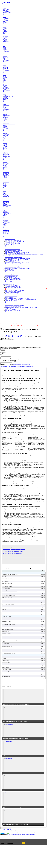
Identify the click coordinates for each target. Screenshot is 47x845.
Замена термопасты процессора (12, 272)
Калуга (4, 71)
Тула (4, 50)
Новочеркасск (6, 130)
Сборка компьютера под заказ (11, 275)
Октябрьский (5, 174)
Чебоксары (5, 49)
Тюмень (4, 27)
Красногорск (5, 128)
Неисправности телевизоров (11, 296)
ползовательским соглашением (17, 364)
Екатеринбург (6, 11)
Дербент (5, 5)
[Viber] (6, 833)
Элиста (4, 193)
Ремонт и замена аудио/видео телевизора (13, 306)
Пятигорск (5, 141)
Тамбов (4, 86)
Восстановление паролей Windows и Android (14, 290)
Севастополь (5, 55)
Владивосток (5, 36)
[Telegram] (4, 833)
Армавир (5, 118)
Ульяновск (5, 31)
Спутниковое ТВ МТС (16, 347)
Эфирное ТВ (28, 347)
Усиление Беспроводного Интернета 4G (13, 257)
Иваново (5, 61)
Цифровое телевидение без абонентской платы (15, 253)
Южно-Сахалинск (6, 115)
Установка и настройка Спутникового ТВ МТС (15, 241)
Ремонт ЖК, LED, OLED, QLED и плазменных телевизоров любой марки (20, 299)
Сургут (4, 65)
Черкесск (5, 162)
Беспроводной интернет (36, 347)
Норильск (5, 125)
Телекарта (23, 347)
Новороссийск (6, 91)
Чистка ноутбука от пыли (10, 277)
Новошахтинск (6, 182)
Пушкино (5, 185)
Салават (4, 136)
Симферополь (6, 70)
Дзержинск (5, 101)
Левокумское (5, 228)
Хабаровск (5, 33)
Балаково (5, 119)
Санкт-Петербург (6, 9)
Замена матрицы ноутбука (10, 274)
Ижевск (4, 29)
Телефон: (2, 353)
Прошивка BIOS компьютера (11, 281)
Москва (4, 8)
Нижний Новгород (7, 12)
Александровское (6, 222)
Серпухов (5, 157)
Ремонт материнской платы (11, 282)
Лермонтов (5, 218)
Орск (4, 102)
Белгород (5, 63)
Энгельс (4, 106)
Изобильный (5, 199)
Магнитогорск (6, 60)
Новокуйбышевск (6, 196)
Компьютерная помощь (13, 366)
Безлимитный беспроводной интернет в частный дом (16, 259)
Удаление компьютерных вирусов (12, 292)
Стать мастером (3, 834)
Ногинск (5, 194)
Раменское (5, 164)
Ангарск (4, 107)
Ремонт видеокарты (9, 280)
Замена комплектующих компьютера (13, 279)
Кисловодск (5, 153)
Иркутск (4, 32)
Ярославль (5, 34)
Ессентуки (5, 176)
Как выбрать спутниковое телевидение (13, 250)
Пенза (4, 46)
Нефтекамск (5, 152)
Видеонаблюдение (4, 348)
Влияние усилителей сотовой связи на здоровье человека (17, 262)
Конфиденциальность (24, 834)
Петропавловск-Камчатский (9, 124)
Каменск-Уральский (7, 131)
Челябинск (5, 14)
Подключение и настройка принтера (13, 291)
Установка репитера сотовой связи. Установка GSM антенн (17, 258)
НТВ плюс (9, 347)
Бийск (4, 116)
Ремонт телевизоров (13, 348)
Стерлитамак (5, 87)
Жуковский (5, 179)
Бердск (4, 189)
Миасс (4, 137)
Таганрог (5, 95)
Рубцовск (5, 144)
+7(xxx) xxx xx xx (11, 335)
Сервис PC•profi (5, 2)
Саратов (4, 26)
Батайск (4, 155)
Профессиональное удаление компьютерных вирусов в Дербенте (14, 807)
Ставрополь (5, 57)
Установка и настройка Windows (12, 285)
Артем (4, 186)
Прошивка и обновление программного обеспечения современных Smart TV (21, 307)
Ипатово (5, 211)
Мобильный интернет (10, 264)
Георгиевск (5, 210)
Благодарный (6, 207)
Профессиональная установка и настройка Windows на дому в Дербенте (16, 704)
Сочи (4, 58)
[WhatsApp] (8, 833)
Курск (4, 53)
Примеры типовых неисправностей (12, 310)
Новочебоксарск (6, 156)
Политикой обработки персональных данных (36, 840)
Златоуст (5, 133)
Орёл (4, 78)
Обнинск (5, 167)
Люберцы (5, 114)
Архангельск (5, 68)
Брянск (4, 62)
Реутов (4, 184)
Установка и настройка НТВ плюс (12, 242)
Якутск (4, 80)
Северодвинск (6, 123)
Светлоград (5, 206)
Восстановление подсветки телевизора (13, 302)
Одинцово (5, 148)
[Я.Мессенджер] (1, 833)
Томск (4, 38)
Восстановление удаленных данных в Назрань (13, 553)
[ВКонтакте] (3, 833)
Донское (4, 203)
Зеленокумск (5, 221)
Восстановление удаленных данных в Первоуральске (14, 549)
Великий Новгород (7, 109)
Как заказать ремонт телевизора (12, 311)
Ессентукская (6, 231)
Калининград (6, 51)
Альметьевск (5, 135)
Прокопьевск (5, 117)
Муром (4, 178)
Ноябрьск (5, 187)
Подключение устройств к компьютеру (13, 287)
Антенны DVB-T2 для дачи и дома (12, 251)
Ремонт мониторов (9, 297)
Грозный (5, 84)
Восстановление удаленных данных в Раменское (13, 551)
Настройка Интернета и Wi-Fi (11, 293)
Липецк (4, 47)
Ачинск (4, 188)
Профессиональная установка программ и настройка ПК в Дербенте (15, 721)
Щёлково (5, 158)
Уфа (4, 19)
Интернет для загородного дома (12, 260)
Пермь (4, 21)
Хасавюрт (5, 143)
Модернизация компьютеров (11, 276)
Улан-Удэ (5, 56)
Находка (4, 140)
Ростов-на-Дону (6, 18)
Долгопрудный (6, 175)
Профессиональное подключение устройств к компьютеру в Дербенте (15, 738)
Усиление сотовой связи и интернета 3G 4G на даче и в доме (18, 266)
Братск (4, 104)
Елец (4, 192)
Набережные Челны (7, 44)
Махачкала (5, 37)
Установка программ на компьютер (12, 286)
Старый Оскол (6, 110)
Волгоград (5, 23)
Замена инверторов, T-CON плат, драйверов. (14, 305)
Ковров (4, 149)
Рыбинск (5, 120)
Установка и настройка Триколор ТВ (13, 240)
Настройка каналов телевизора (11, 237)
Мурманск (5, 85)
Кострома (5, 89)
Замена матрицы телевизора (11, 300)
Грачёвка (5, 204)
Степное (4, 232)
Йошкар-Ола (5, 92)
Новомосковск (6, 160)
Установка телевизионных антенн (12, 249)
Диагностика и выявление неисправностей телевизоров (17, 298)
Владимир (5, 66)
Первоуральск (6, 163)
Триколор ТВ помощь (9, 244)
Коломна (5, 146)
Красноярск (5, 20)
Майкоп (4, 147)
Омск (4, 15)
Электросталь (6, 134)
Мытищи (5, 111)
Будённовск (5, 208)
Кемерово (5, 40)
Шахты (4, 100)
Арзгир (4, 225)
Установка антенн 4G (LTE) (11, 261)
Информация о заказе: (5, 355)
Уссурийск (5, 126)
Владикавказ (5, 81)
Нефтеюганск (6, 154)
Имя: (1, 351)
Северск (4, 183)
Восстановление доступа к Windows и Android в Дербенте (13, 772)
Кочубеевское (6, 202)
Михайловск (5, 198)
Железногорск (6, 197)
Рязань (4, 42)
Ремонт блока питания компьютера (12, 278)
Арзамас (4, 191)
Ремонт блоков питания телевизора (12, 301)
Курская (4, 227)
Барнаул (4, 30)
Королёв (4, 108)
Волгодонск (5, 127)
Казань (4, 13)
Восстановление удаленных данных (25, 366)
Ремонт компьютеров (9, 270)
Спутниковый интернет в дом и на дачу (13, 267)
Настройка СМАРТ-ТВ (10, 239)
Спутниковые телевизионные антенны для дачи (15, 248)
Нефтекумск (5, 220)
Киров (4, 48)
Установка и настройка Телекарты (12, 243)
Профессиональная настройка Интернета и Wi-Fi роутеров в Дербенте (15, 824)
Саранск (4, 75)
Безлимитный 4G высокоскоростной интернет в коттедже (17, 263)
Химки (4, 94)
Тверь (4, 59)
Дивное (4, 224)
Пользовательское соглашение (13, 834)
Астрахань (5, 43)
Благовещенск (6, 105)
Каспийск (5, 166)
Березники (5, 145)
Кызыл (4, 169)
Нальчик (4, 99)
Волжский (5, 73)
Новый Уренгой (6, 170)
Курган (4, 76)
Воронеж (5, 22)
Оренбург (5, 39)
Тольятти (5, 28)
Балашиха (5, 52)
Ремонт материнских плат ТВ (11, 303)
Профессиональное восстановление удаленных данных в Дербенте (15, 755)
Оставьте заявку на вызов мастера (7, 339)
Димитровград (6, 173)
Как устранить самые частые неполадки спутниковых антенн (18, 245)
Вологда (4, 79)
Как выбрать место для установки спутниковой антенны (17, 246)
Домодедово (5, 150)
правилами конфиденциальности (26, 364)
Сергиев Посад (6, 195)
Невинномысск (6, 172)
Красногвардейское (7, 226)
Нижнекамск (5, 98)
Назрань (4, 165)
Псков (4, 113)
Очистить (2, 349)
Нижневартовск (6, 90)
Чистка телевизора (9, 308)
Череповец (5, 77)
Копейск (4, 139)
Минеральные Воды (7, 213)
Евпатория (5, 181)
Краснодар (5, 24)
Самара (4, 17)
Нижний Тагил (6, 67)
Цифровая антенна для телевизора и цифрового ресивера (17, 252)
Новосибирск (6, 10)
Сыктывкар (5, 97)
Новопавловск (6, 212)
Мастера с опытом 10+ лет (10, 309)
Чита (4, 69)
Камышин (5, 177)
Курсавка (5, 223)
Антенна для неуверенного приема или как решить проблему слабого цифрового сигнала (24, 254)
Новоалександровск (7, 205)
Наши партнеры (32, 834)
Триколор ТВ (3, 347)
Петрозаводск (6, 88)
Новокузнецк (6, 41)
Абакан (4, 121)
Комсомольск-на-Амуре (8, 96)
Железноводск (6, 217)
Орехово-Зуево (6, 168)
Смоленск (5, 72)
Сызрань (5, 129)
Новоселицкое (6, 230)
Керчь (4, 138)
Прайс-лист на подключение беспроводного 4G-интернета (17, 268)
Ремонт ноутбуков (9, 271)
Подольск (5, 82)
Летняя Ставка (6, 233)
